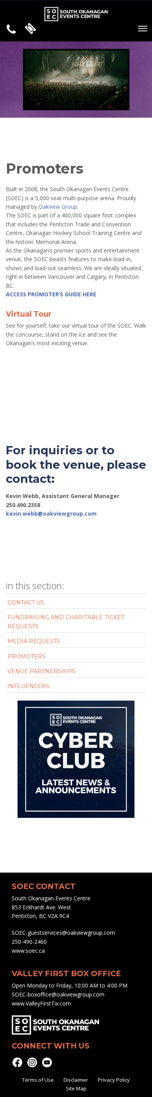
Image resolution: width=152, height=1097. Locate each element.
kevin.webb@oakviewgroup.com (51, 513)
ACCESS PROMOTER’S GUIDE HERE (51, 294)
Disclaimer (76, 1079)
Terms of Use (38, 1079)
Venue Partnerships (41, 671)
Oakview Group (58, 206)
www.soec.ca (28, 950)
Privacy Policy (114, 1079)
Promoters (26, 656)
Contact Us (25, 602)
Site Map (76, 1088)
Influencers (28, 686)
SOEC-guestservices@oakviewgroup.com (63, 932)
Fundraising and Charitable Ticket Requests (65, 621)
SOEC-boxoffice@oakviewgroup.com (58, 994)
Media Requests (33, 641)
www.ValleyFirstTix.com (41, 1003)
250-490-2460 (29, 941)
